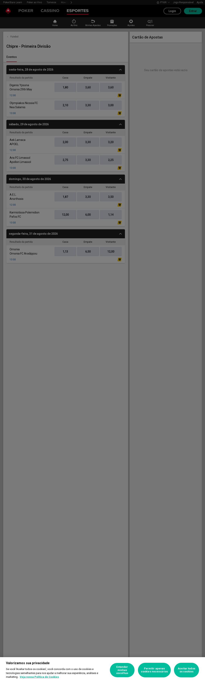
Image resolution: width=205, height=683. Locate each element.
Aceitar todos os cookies (186, 670)
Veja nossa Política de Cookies (39, 676)
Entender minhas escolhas (122, 670)
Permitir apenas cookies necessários (154, 670)
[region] (102, 670)
